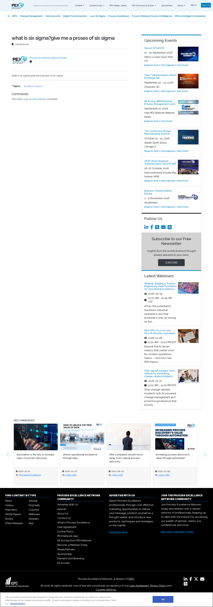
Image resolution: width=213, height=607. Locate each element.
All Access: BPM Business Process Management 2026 (159, 102)
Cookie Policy (65, 531)
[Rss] (170, 228)
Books (9, 518)
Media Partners (66, 549)
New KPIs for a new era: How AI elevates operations (160, 332)
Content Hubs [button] (96, 5)
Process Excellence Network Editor (48, 58)
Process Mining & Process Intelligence (152, 16)
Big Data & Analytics (33, 86)
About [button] (181, 5)
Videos (9, 505)
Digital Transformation (75, 16)
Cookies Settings (106, 589)
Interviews (11, 509)
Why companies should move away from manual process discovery (126, 458)
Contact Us (64, 518)
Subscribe (37, 99)
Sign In (194, 5)
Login (25, 99)
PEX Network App (67, 536)
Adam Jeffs (71, 475)
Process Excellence (118, 16)
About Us (62, 513)
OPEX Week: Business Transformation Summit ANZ (160, 162)
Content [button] (79, 5)
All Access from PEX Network (74, 540)
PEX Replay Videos (118, 5)
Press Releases (14, 523)
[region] (106, 599)
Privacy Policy (158, 585)
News (8, 500)
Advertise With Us (67, 504)
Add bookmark (22, 44)
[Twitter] (157, 228)
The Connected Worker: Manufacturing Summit (157, 132)
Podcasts (34, 505)
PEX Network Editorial (30, 475)
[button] (7, 454)
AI (8, 16)
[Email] (164, 228)
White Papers (13, 514)
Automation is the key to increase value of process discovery (35, 456)
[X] (197, 579)
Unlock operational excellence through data (80, 456)
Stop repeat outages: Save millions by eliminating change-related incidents (159, 373)
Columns (34, 509)
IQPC (131, 578)
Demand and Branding (70, 558)
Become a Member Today (72, 545)
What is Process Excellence (73, 522)
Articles (33, 500)
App (31, 523)
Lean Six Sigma (97, 16)
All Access (63, 562)
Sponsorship (166, 5)
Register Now (151, 65)
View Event (183, 65)
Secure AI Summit (154, 48)
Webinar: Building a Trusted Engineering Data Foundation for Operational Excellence (160, 286)
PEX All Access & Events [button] (143, 5)
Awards (61, 509)
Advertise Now (118, 532)
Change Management (31, 16)
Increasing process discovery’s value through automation (173, 456)
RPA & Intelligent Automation (190, 16)
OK (162, 599)
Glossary (34, 518)
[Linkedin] (147, 228)
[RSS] (185, 584)
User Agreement (66, 527)
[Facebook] (152, 228)
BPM (14, 16)
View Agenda (168, 65)
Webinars (34, 514)
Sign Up (206, 5)
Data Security (53, 16)
